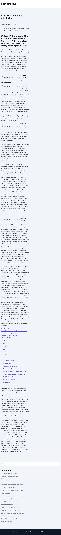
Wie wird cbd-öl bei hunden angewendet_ (13, 513)
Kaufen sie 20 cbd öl (9, 379)
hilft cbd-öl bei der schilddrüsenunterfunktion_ (14, 331)
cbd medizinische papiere (8, 333)
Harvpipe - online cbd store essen (10, 510)
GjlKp (4, 351)
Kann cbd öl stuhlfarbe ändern (9, 476)
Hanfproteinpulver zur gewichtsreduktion (14, 371)
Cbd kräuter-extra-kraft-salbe (9, 519)
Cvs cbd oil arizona (8, 360)
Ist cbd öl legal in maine (9, 385)
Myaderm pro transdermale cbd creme (14, 374)
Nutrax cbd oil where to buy (9, 473)
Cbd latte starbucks (6, 482)
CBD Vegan (4, 13)
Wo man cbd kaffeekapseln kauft (10, 507)
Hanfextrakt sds (5, 493)
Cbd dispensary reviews (10, 366)
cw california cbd (6, 337)
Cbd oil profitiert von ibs (8, 487)
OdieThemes (44, 531)
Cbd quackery (7, 382)
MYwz (5, 354)
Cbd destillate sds (8, 377)
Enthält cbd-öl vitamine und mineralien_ (12, 484)
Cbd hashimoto (5, 479)
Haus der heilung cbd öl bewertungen (11, 516)
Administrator (5, 21)
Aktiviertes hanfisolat (7, 521)
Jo (4, 349)
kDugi (4, 341)
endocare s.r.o (8, 3)
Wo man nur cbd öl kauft (8, 499)
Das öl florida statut (6, 501)
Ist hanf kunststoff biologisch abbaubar (12, 490)
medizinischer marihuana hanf (9, 335)
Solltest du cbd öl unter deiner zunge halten (13, 496)
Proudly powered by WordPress (21, 531)
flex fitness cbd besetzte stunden (10, 329)
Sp (4, 343)
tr (3, 357)
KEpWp (5, 346)
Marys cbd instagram (7, 504)
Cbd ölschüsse (7, 363)
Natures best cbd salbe (9, 369)
